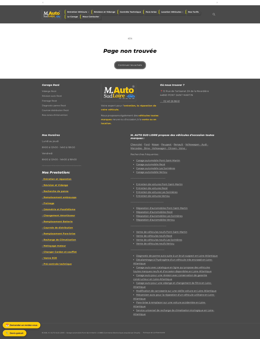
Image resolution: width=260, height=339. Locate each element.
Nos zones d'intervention (55, 115)
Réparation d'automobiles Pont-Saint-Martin (162, 208)
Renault (178, 144)
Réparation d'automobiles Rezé (154, 212)
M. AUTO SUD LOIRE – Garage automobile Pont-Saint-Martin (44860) (76, 333)
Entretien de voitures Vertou (153, 196)
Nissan (155, 144)
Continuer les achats (130, 65)
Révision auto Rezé (52, 96)
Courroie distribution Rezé (55, 110)
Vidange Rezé (49, 91)
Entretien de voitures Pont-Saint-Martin (159, 184)
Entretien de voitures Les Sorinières (157, 192)
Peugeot (166, 144)
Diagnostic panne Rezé (54, 105)
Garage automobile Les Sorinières (155, 168)
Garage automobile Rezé (150, 164)
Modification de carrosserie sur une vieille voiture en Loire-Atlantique (176, 291)
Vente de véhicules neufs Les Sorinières (159, 240)
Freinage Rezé (49, 101)
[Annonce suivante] (217, 2)
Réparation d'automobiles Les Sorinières (159, 216)
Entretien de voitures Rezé (152, 188)
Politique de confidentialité (154, 333)
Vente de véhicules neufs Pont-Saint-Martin (161, 232)
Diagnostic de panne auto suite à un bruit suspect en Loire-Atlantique (177, 256)
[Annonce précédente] (43, 2)
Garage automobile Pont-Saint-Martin (158, 160)
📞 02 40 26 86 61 (170, 101)
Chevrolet (136, 144)
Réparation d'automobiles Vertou (155, 220)
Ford (147, 144)
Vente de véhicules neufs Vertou (155, 243)
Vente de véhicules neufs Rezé (154, 236)
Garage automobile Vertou (151, 172)
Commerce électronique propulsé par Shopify (122, 333)
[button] (214, 14)
